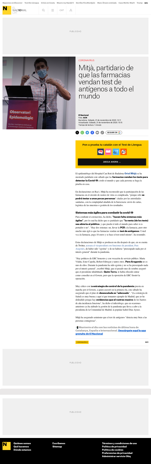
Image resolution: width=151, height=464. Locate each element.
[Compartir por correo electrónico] (97, 132)
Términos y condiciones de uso (119, 443)
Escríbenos (58, 443)
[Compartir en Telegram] (87, 132)
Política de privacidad (114, 447)
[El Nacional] (7, 10)
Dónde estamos (22, 450)
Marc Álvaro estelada (106, 3)
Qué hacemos (21, 447)
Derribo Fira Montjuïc (85, 3)
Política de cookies (112, 450)
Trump (140, 3)
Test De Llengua (31, 3)
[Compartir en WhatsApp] (82, 132)
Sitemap (57, 447)
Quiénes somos (22, 443)
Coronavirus (82, 342)
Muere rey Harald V (65, 3)
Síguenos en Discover (12, 3)
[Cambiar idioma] (61, 10)
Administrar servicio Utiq (116, 456)
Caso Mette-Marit (127, 3)
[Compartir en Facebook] (92, 132)
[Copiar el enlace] (102, 132)
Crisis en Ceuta (48, 3)
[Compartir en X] (77, 132)
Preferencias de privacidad (117, 453)
